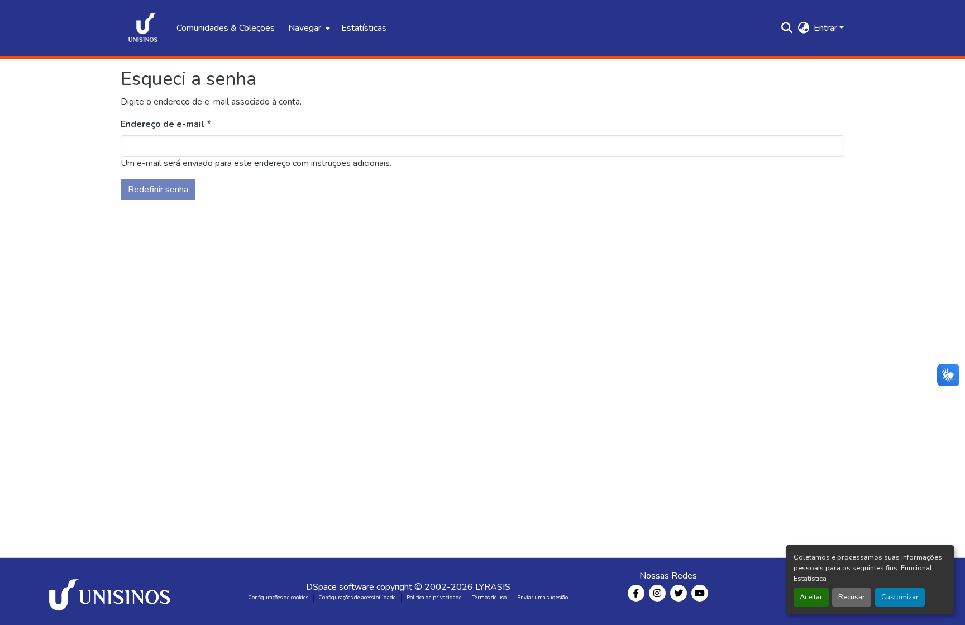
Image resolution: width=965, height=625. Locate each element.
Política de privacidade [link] (434, 597)
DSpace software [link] (340, 587)
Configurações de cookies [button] (278, 597)
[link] (111, 591)
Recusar (851, 597)
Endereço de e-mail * (166, 124)
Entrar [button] (826, 28)
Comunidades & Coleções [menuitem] (225, 28)
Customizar (900, 597)
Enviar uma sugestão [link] (542, 597)
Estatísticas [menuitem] (363, 28)
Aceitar (811, 597)
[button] (143, 28)
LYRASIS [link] (492, 587)
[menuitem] (308, 28)
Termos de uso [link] (489, 597)
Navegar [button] (304, 28)
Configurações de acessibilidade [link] (357, 597)
